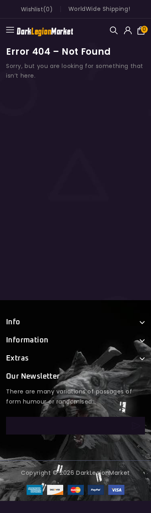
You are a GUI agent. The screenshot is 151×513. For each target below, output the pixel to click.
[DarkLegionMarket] (44, 30)
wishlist (32, 9)
